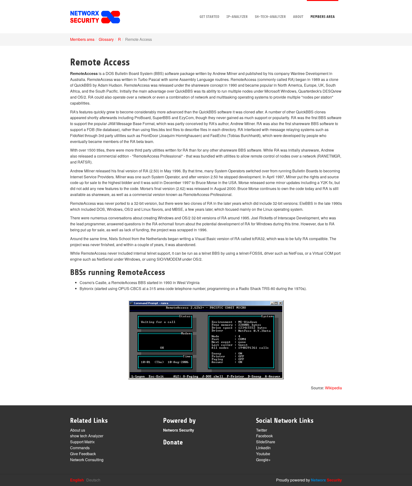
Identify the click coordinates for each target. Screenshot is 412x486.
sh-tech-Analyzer (270, 17)
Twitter (261, 430)
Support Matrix (82, 441)
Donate (173, 442)
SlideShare (265, 441)
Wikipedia (333, 388)
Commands (80, 447)
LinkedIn (263, 447)
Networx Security (178, 430)
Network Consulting (86, 459)
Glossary (106, 39)
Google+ (263, 459)
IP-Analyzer (237, 17)
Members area (322, 17)
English (77, 480)
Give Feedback (83, 453)
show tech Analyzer (86, 435)
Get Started (209, 17)
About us (77, 430)
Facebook (264, 435)
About (298, 17)
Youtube (263, 453)
